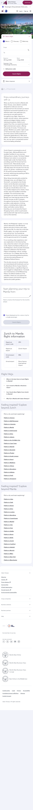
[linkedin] (11, 641)
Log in (21, 11)
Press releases (5, 582)
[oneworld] (6, 11)
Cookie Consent (6, 696)
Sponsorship (4, 584)
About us (3, 577)
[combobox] (16, 296)
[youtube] (15, 641)
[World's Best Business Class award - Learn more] (5, 663)
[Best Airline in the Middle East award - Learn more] (5, 679)
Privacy (19, 690)
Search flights (16, 322)
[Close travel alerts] (30, 7)
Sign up (26, 11)
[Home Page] (2, 89)
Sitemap (22, 693)
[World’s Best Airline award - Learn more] (5, 655)
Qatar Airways (5, 573)
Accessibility (26, 690)
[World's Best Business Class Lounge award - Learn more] (5, 671)
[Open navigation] (30, 11)
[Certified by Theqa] (8, 627)
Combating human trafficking (10, 693)
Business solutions (6, 604)
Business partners (6, 610)
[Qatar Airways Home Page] (2, 11)
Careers (3, 579)
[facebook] (3, 641)
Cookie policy (6, 690)
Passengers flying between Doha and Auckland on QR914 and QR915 (16, 7)
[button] (17, 380)
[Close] (2, 3)
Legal (13, 690)
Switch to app (27, 2)
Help (2, 616)
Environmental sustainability (9, 592)
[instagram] (19, 641)
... (5, 89)
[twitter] (7, 641)
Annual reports (5, 590)
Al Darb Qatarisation (6, 587)
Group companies (6, 598)
